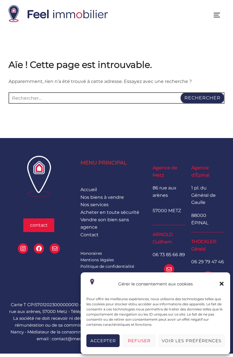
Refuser (139, 340)
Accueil (88, 189)
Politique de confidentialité (107, 266)
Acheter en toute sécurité (109, 212)
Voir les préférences (191, 340)
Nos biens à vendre (102, 197)
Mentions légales (97, 259)
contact (39, 225)
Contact (89, 234)
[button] (221, 284)
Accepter (103, 340)
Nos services (94, 204)
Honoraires (91, 253)
